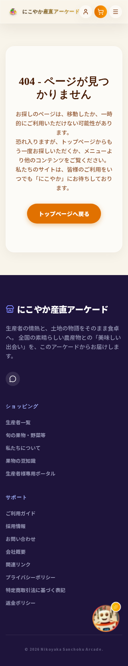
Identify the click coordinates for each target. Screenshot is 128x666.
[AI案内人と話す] (105, 618)
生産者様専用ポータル (30, 473)
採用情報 (16, 526)
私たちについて (23, 447)
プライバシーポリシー (30, 577)
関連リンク (18, 564)
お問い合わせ (21, 538)
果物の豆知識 (21, 460)
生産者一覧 (18, 422)
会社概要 (16, 551)
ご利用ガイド (21, 513)
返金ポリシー (21, 602)
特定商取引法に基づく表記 (35, 590)
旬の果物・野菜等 (26, 435)
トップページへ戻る (64, 213)
